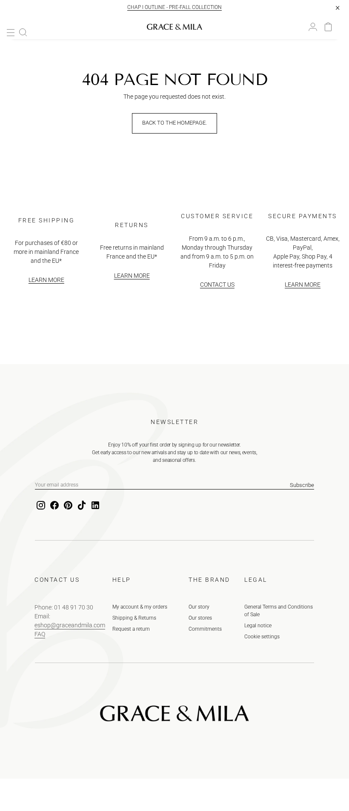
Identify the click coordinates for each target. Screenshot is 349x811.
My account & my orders (139, 607)
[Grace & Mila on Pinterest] (67, 505)
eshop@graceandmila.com (69, 625)
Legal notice (258, 626)
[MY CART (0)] (328, 26)
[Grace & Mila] (174, 27)
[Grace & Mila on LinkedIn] (94, 505)
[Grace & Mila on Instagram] (40, 505)
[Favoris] (320, 26)
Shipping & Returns (134, 618)
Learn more (46, 279)
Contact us (217, 284)
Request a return (131, 629)
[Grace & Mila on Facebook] (54, 505)
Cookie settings (262, 637)
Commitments (205, 629)
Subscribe (302, 485)
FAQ (39, 634)
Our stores (200, 618)
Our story (199, 607)
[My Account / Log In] (312, 26)
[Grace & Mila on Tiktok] (81, 505)
